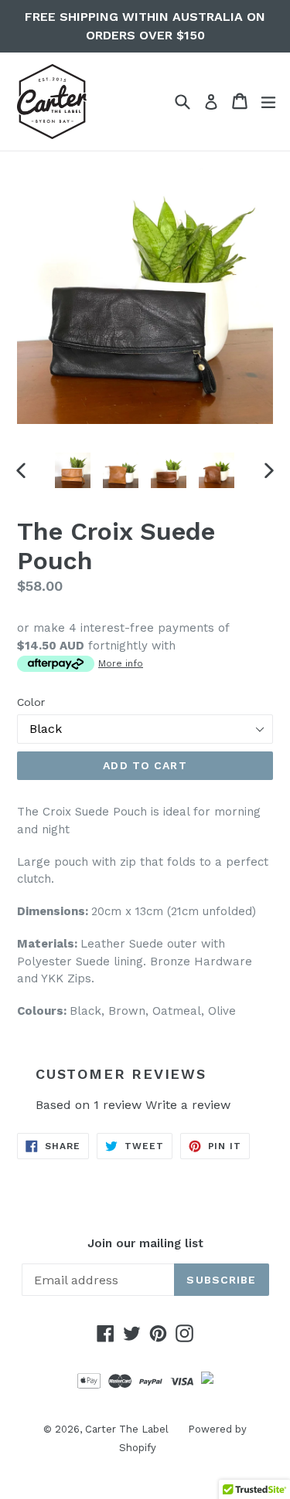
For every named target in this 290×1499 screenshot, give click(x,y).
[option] (73, 470)
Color (31, 702)
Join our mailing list (145, 1243)
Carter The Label (127, 1429)
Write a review (187, 1104)
